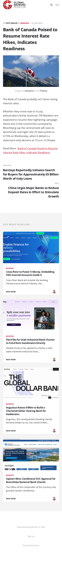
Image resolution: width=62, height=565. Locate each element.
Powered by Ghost (31, 545)
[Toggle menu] (57, 5)
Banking (24, 23)
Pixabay (43, 90)
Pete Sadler (11, 23)
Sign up (31, 536)
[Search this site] (51, 5)
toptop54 (29, 90)
